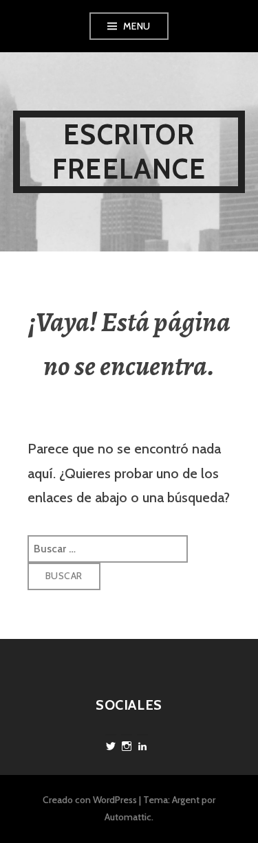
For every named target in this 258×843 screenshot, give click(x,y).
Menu (137, 26)
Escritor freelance (129, 151)
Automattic (128, 817)
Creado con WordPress (90, 800)
